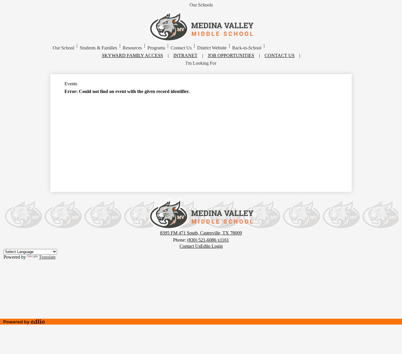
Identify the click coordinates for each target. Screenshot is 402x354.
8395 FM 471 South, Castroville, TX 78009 (201, 232)
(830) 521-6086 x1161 (208, 239)
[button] (63, 48)
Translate (47, 257)
